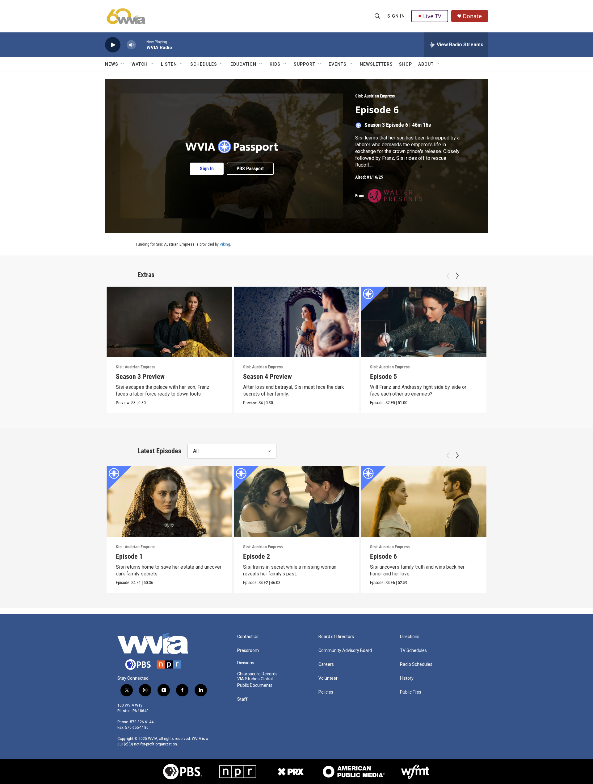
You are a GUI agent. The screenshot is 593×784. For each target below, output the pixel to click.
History (407, 678)
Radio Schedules (416, 664)
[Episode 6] (423, 501)
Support (304, 64)
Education (243, 64)
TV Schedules (413, 650)
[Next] (457, 276)
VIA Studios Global (255, 679)
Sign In (396, 16)
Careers (326, 664)
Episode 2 (256, 556)
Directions (409, 636)
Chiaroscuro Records (257, 674)
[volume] (131, 45)
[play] (113, 44)
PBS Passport (250, 169)
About (426, 64)
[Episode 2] (297, 501)
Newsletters (376, 64)
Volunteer (328, 678)
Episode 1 (129, 556)
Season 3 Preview (140, 376)
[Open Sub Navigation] (122, 64)
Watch (140, 64)
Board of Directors (336, 636)
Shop (405, 64)
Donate (472, 16)
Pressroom (248, 650)
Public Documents (254, 685)
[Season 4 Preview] (297, 322)
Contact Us (248, 636)
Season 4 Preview (267, 376)
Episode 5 (383, 376)
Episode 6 (510, 376)
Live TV (432, 16)
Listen (169, 64)
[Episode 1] (169, 501)
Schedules (203, 64)
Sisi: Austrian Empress (375, 95)
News (111, 64)
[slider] (141, 44)
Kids (275, 64)
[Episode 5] (423, 322)
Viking (225, 244)
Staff (242, 699)
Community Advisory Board (345, 650)
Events (338, 64)
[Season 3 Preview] (169, 322)
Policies (325, 692)
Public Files (410, 692)
